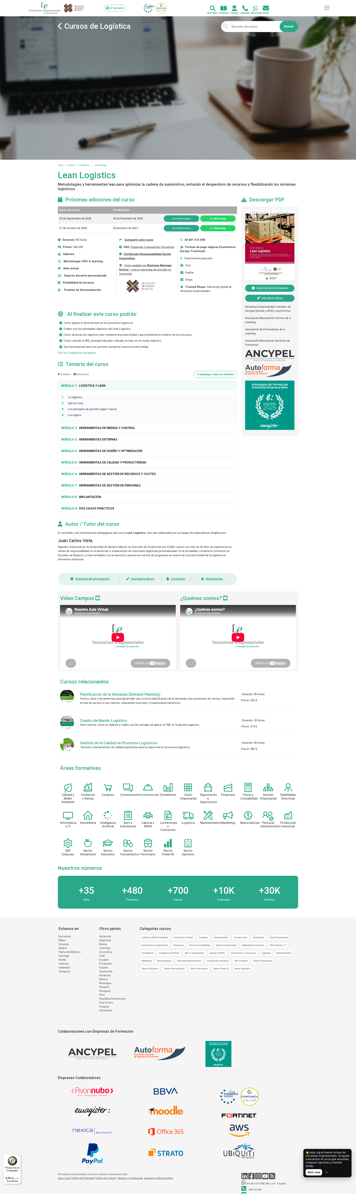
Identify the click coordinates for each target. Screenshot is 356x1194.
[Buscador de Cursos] (210, 9)
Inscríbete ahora (142, 579)
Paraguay (105, 990)
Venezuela (105, 1010)
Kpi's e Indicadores (194, 953)
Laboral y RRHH (217, 953)
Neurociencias (164, 961)
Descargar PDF (266, 200)
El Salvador (105, 963)
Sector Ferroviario (199, 968)
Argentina (105, 940)
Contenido (178, 579)
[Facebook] (251, 1178)
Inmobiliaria (148, 953)
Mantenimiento (283, 953)
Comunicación (220, 937)
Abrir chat (313, 1172)
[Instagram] (258, 1178)
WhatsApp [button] (219, 218)
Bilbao (62, 940)
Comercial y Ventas (183, 937)
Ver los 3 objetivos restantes (77, 353)
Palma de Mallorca (69, 951)
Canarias (64, 944)
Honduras (105, 975)
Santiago (64, 955)
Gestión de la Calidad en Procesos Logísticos (118, 743)
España (103, 967)
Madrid (63, 948)
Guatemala (105, 971)
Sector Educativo (150, 968)
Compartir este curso (138, 239)
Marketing (147, 961)
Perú (102, 994)
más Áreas (100, 165)
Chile (102, 955)
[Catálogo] (221, 9)
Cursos (71, 165)
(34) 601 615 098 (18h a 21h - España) (266, 1183)
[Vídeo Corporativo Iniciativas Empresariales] (225, 598)
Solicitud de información (92, 579)
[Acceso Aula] (232, 9)
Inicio (61, 165)
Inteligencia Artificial (169, 953)
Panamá (104, 987)
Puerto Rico (106, 1002)
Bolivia (103, 944)
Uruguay (104, 1006)
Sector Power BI (221, 968)
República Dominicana (112, 998)
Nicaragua (105, 983)
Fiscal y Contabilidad (199, 945)
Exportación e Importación (155, 945)
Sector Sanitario (242, 968)
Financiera (178, 945)
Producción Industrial (218, 961)
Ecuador (104, 959)
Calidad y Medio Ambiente (155, 937)
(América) (105, 936)
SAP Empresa (241, 961)
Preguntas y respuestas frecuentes (152, 247)
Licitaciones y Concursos (243, 953)
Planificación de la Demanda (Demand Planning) (120, 694)
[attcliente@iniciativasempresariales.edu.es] (263, 8)
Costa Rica (105, 951)
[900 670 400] (243, 9)
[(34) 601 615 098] (253, 9)
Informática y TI (278, 945)
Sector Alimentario (262, 961)
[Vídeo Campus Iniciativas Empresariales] (97, 598)
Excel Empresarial (279, 937)
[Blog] (272, 1178)
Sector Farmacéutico (174, 968)
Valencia (64, 963)
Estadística (258, 937)
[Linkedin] (244, 1178)
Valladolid (64, 967)
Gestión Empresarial (226, 945)
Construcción (240, 937)
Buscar (289, 26)
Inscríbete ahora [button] (181, 218)
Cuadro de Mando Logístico (103, 720)
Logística (84, 165)
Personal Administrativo (189, 961)
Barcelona (65, 936)
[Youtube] (265, 1178)
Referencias (214, 579)
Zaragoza (64, 971)
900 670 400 (254, 1189)
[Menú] (19, 1156)
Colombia (104, 948)
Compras (203, 937)
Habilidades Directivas (253, 945)
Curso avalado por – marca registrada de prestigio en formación (145, 269)
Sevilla (62, 959)
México (103, 979)
